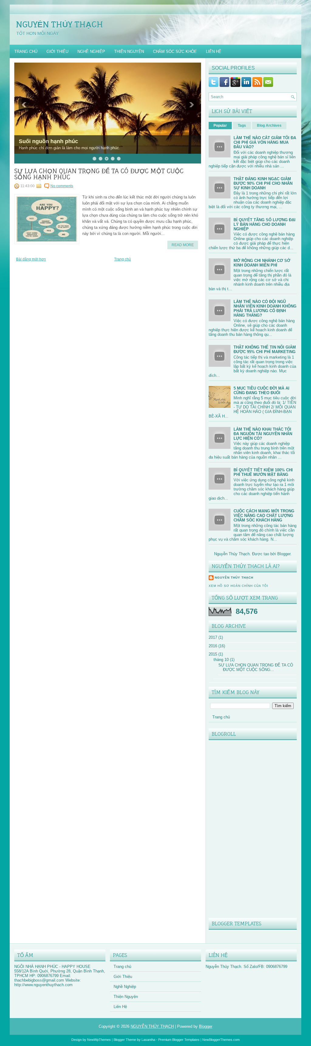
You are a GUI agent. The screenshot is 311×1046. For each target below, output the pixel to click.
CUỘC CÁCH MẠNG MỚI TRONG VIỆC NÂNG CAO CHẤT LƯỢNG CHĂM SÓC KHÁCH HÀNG (264, 515)
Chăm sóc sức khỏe (175, 51)
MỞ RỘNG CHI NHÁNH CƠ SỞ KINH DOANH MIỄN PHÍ (262, 262)
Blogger (283, 554)
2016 (213, 646)
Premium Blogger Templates (179, 1039)
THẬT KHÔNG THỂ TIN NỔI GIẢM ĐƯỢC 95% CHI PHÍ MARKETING (265, 349)
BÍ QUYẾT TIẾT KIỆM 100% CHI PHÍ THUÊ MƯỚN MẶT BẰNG (263, 472)
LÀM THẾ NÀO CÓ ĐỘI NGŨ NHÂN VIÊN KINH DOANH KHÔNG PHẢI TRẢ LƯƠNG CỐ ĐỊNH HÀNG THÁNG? (265, 308)
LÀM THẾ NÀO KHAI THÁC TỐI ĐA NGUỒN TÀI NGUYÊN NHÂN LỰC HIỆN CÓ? (263, 434)
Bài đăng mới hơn (31, 259)
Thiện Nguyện (129, 51)
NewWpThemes (99, 1039)
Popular (220, 125)
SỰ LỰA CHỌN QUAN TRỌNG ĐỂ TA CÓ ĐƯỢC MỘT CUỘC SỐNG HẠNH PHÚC (98, 174)
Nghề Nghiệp (91, 51)
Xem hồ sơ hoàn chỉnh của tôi (238, 585)
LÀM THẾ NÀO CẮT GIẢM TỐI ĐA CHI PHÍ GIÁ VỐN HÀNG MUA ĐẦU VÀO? (265, 142)
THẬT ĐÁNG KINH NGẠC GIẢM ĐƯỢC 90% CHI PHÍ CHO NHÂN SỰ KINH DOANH (263, 183)
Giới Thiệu (57, 51)
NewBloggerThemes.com (221, 1039)
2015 (213, 654)
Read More (183, 245)
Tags (242, 125)
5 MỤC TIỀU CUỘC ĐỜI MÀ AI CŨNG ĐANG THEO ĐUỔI (261, 390)
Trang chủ (25, 51)
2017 (213, 637)
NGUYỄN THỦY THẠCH (59, 24)
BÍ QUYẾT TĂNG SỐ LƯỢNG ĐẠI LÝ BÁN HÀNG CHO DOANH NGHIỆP (265, 224)
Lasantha (148, 1039)
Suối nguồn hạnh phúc (48, 141)
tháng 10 (221, 659)
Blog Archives (269, 125)
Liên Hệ (213, 51)
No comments (61, 186)
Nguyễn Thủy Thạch (234, 577)
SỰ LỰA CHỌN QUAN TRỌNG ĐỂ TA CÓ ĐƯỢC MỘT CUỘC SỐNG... (255, 667)
